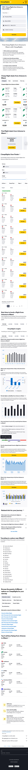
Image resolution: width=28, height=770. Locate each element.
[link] (12, 147)
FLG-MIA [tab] (22, 324)
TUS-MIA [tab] (16, 324)
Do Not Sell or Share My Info (14, 759)
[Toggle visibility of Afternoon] (18, 503)
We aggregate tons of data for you (9, 738)
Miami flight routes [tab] (18, 600)
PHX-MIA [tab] (4, 324)
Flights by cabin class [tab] (6, 600)
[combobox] (5, 12)
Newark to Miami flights (6, 613)
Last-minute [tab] (15, 80)
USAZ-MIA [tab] (4, 336)
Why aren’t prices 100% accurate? (10, 740)
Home (5, 746)
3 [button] (13, 306)
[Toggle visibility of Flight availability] (10, 390)
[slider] (26, 179)
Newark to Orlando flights (7, 618)
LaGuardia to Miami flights (7, 624)
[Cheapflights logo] (5, 2)
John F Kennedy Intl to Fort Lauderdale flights (11, 615)
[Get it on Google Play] (11, 766)
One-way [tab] (22, 80)
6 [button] (19, 306)
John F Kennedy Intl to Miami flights (9, 616)
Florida (9, 746)
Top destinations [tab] (5, 606)
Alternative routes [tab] (6, 597)
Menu (26, 1)
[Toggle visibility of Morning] (5, 503)
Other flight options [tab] (6, 603)
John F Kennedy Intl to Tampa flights (9, 630)
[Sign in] (23, 3)
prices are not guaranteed (6, 731)
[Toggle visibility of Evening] (5, 504)
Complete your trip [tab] (16, 597)
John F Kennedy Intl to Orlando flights (9, 622)
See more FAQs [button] (14, 531)
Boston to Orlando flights (6, 632)
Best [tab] (9, 80)
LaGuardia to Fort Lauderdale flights (9, 620)
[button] (10, 9)
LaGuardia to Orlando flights (7, 628)
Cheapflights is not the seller (8, 736)
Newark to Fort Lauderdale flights (8, 626)
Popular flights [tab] (16, 603)
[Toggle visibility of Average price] (18, 390)
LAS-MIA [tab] (10, 324)
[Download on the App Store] (17, 766)
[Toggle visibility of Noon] (11, 503)
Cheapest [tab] (4, 80)
